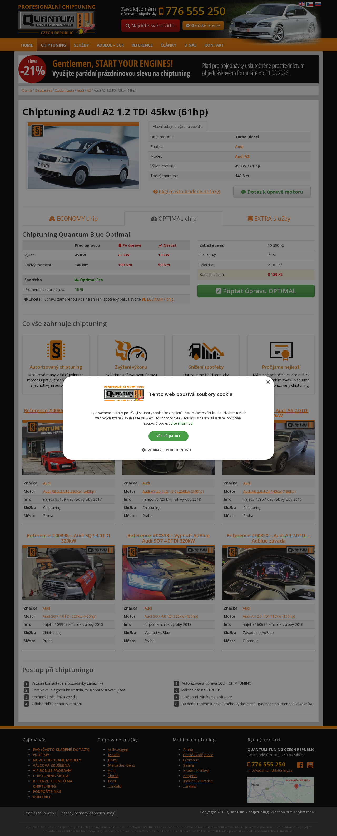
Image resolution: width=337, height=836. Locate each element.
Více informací (182, 423)
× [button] (268, 382)
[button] (168, 450)
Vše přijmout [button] (168, 436)
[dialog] (168, 418)
